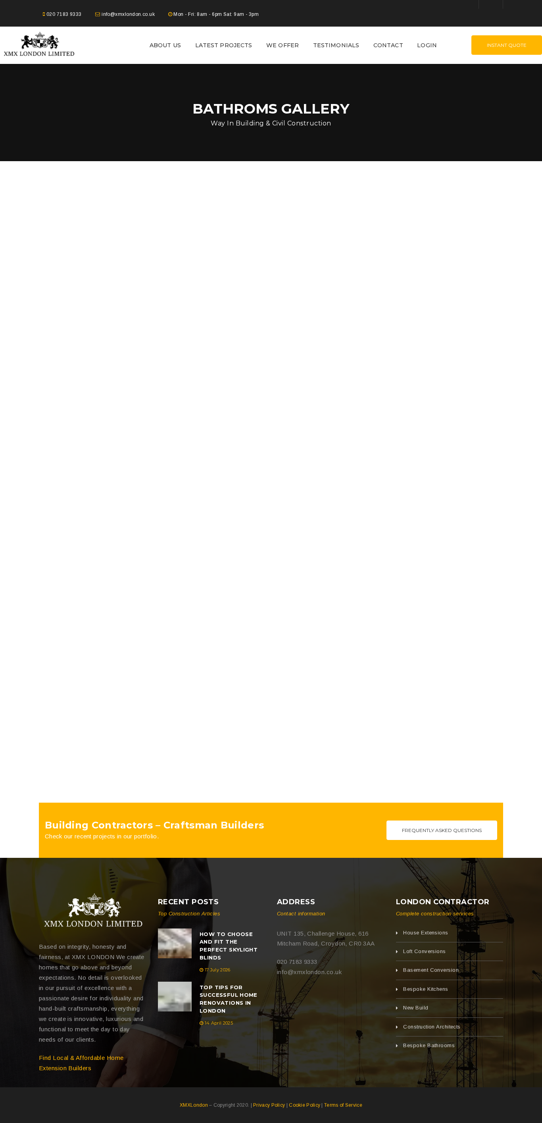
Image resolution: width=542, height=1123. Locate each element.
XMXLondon (194, 1105)
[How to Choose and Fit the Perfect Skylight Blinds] (175, 943)
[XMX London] (92, 912)
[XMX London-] (38, 44)
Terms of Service (343, 1105)
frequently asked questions (442, 830)
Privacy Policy (269, 1105)
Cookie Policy (304, 1105)
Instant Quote (507, 45)
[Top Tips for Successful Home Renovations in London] (175, 996)
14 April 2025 (219, 1023)
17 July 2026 (218, 970)
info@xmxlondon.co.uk (128, 14)
